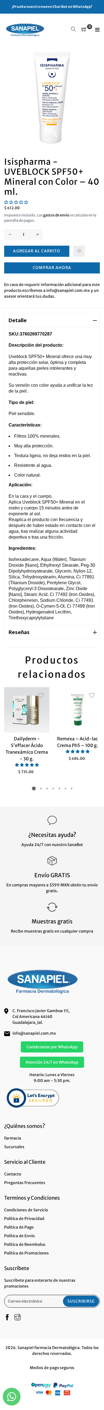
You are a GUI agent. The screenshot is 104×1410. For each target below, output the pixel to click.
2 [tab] (41, 788)
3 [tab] (47, 788)
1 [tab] (34, 788)
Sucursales (14, 1146)
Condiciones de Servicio (26, 1209)
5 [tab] (59, 788)
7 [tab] (71, 788)
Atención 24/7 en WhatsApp (52, 1062)
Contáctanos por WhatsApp (52, 1046)
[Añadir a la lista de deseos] (79, 251)
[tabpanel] (26, 731)
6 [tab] (65, 788)
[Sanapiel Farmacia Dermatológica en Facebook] (7, 1318)
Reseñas (19, 632)
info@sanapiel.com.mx (34, 1033)
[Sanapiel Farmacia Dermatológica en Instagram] (17, 1318)
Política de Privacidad (24, 1218)
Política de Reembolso (24, 1244)
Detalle (18, 320)
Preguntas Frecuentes (24, 1182)
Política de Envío (19, 1235)
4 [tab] (53, 788)
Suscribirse (81, 1301)
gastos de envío (56, 215)
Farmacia (12, 1138)
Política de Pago (19, 1227)
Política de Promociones (26, 1253)
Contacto (12, 1174)
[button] (16, 202)
